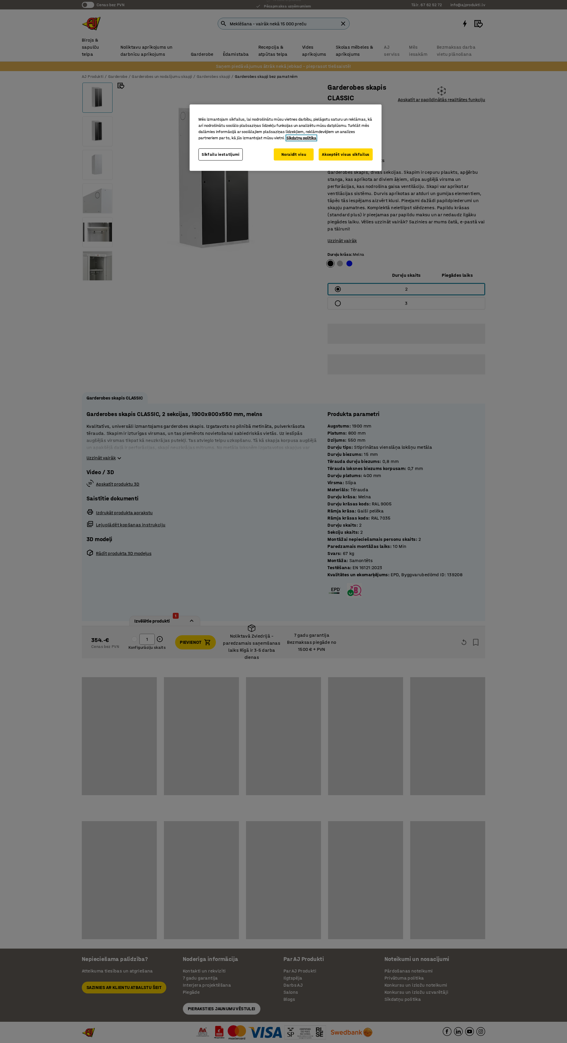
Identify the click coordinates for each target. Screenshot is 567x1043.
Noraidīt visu (293, 154)
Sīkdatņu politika (301, 137)
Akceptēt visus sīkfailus (345, 154)
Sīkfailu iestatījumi (220, 154)
